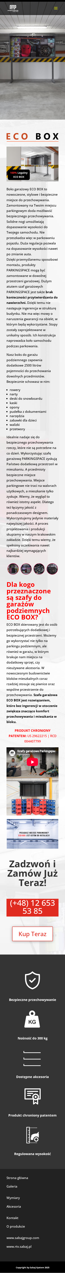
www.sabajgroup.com (22, 1238)
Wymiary (13, 1198)
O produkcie (15, 1226)
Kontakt (12, 1218)
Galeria (11, 1186)
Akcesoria (13, 1206)
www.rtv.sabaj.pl (19, 1246)
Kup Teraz (32, 934)
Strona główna (17, 1178)
